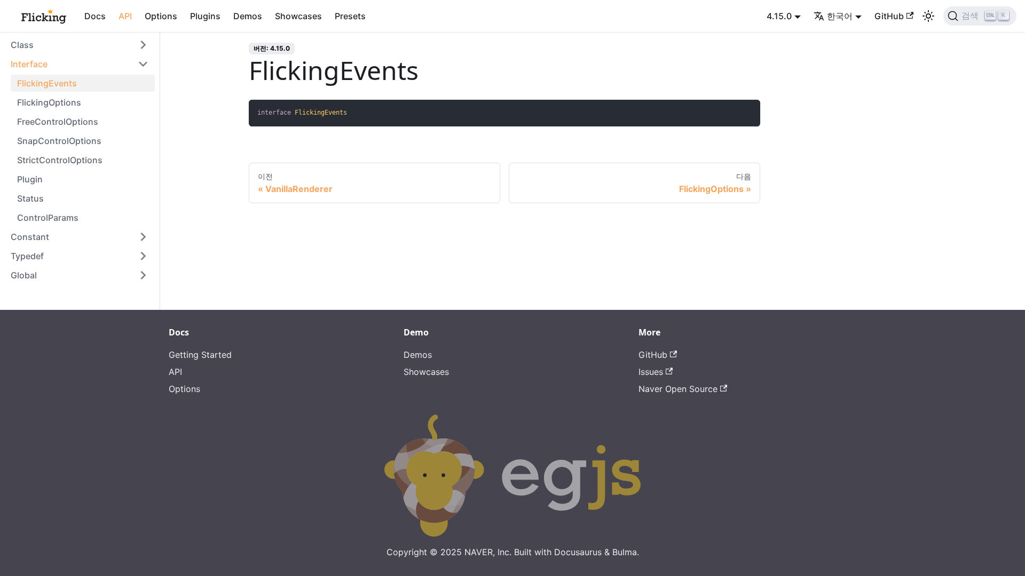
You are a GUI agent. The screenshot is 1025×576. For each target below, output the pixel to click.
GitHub (889, 16)
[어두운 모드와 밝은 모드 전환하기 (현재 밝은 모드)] (928, 16)
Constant (30, 236)
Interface (29, 64)
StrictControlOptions (59, 160)
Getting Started (200, 354)
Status (30, 198)
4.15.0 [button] (779, 16)
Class (22, 44)
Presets (350, 16)
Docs (95, 16)
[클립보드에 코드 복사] (747, 113)
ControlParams (47, 217)
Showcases (298, 16)
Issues (650, 371)
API (125, 16)
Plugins (205, 16)
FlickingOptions (49, 102)
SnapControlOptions (59, 140)
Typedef (27, 256)
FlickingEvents (47, 83)
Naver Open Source (678, 388)
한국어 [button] (840, 16)
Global (24, 275)
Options (161, 16)
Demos (247, 16)
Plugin (30, 179)
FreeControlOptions (57, 121)
